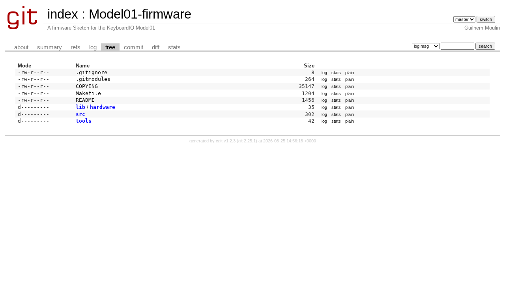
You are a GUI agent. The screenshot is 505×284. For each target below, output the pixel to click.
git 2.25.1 (247, 140)
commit (133, 47)
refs (75, 47)
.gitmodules (93, 79)
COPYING (87, 86)
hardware (102, 107)
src (80, 114)
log (93, 47)
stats (174, 47)
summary (49, 47)
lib (80, 107)
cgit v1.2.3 (226, 140)
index (62, 14)
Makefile (88, 93)
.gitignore (91, 72)
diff (155, 47)
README (85, 100)
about (21, 47)
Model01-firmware (140, 14)
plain (349, 72)
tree (110, 47)
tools (84, 121)
